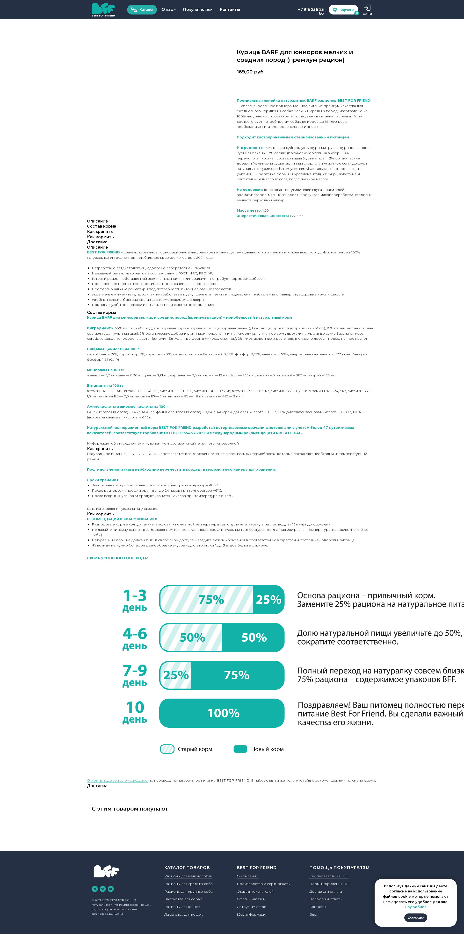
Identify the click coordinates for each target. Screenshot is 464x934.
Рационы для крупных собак (189, 891)
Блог (313, 914)
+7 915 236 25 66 (311, 11)
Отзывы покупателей (255, 891)
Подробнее (416, 907)
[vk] (103, 889)
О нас (167, 9)
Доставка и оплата (325, 891)
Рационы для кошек (182, 907)
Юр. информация (252, 914)
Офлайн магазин (251, 899)
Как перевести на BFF (328, 876)
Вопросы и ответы (325, 899)
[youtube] (111, 889)
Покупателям (197, 9)
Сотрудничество (251, 907)
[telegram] (95, 889)
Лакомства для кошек (183, 914)
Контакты (230, 9)
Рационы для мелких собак (188, 876)
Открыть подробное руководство (117, 780)
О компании (247, 876)
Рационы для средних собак (189, 884)
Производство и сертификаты (263, 884)
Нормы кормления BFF (329, 884)
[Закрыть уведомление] (453, 882)
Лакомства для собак (183, 899)
